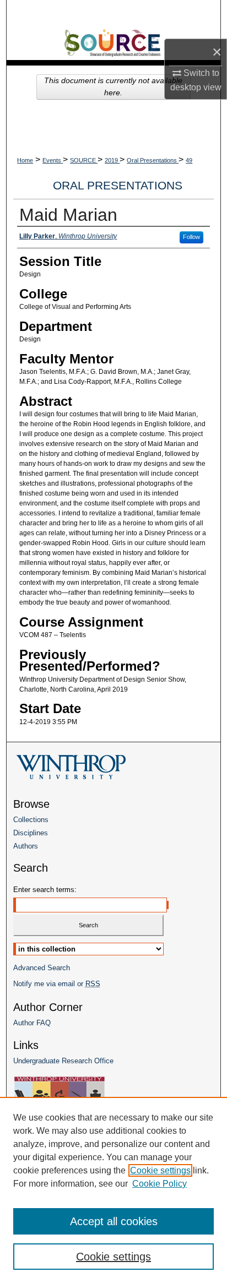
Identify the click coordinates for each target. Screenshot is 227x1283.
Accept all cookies (114, 1221)
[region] (113, 1190)
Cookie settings (160, 1170)
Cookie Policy (159, 1183)
